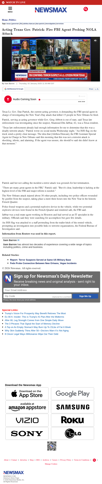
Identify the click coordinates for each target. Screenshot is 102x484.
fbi (21, 24)
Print (91, 89)
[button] (86, 9)
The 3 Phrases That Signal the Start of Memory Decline (32, 323)
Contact (14, 460)
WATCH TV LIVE (16, 2)
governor (15, 24)
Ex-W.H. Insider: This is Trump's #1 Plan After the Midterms (34, 317)
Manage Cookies (51, 464)
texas (9, 24)
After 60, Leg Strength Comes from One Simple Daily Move (34, 320)
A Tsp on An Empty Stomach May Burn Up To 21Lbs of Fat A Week (38, 327)
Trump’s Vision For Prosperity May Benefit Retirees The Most (35, 313)
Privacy (6, 300)
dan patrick (40, 24)
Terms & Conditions (81, 460)
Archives (45, 460)
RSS (38, 460)
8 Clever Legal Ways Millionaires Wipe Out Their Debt (31, 334)
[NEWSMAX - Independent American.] (51, 10)
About (6, 460)
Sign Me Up (85, 296)
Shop (32, 460)
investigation (50, 24)
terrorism (60, 24)
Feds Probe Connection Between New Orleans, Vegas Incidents (43, 263)
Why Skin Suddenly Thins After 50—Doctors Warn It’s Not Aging (37, 330)
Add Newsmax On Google (15, 89)
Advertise (23, 460)
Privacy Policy (65, 460)
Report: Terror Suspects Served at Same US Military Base (40, 260)
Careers (55, 460)
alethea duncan (29, 24)
